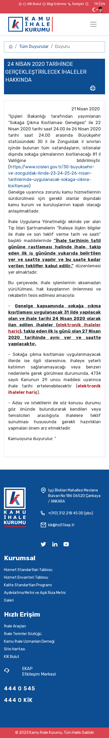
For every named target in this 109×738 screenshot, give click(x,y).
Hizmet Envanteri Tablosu (26, 577)
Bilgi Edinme (57, 4)
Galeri (9, 600)
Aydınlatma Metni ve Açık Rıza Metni (35, 593)
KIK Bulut (35, 4)
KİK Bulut (11, 657)
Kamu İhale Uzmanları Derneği (29, 641)
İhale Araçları (15, 626)
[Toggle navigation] (93, 24)
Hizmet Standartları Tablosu (28, 570)
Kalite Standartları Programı (28, 585)
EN (103, 4)
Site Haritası (14, 649)
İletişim (78, 4)
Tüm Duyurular (34, 46)
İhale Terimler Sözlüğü (23, 634)
